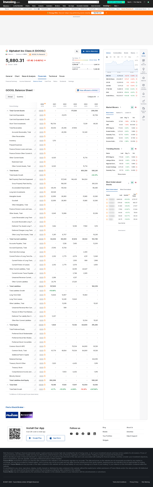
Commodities (117, 53)
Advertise (130, 432)
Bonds (126, 53)
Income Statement (25, 81)
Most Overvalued (125, 189)
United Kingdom (27, 9)
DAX (107, 92)
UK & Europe (75, 9)
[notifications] (144, 2)
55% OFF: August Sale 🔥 (116, 2)
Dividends (63, 81)
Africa (118, 9)
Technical (53, 76)
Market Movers (112, 107)
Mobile (105, 432)
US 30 (108, 82)
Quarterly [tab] (20, 97)
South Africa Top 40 (112, 95)
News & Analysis (28, 76)
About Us (130, 427)
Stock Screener (95, 6)
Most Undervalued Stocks (113, 183)
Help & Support (132, 436)
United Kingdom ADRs (56, 9)
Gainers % (119, 112)
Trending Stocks (113, 149)
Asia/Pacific (92, 9)
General (9, 76)
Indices (108, 53)
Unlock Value (93, 60)
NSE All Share (110, 79)
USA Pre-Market (101, 9)
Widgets (105, 440)
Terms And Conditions (119, 482)
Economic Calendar (82, 6)
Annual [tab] (10, 97)
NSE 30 (108, 76)
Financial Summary (11, 81)
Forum (62, 76)
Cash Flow (48, 81)
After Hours (111, 9)
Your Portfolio (107, 436)
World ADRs (44, 9)
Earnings (71, 81)
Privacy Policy (134, 482)
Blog (104, 427)
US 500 (108, 85)
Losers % (128, 112)
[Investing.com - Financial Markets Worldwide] (11, 2)
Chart (17, 76)
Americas (67, 9)
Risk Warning (146, 482)
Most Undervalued (112, 189)
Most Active (110, 112)
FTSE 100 (109, 89)
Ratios (55, 81)
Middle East (84, 9)
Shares (7, 9)
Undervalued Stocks (140, 9)
